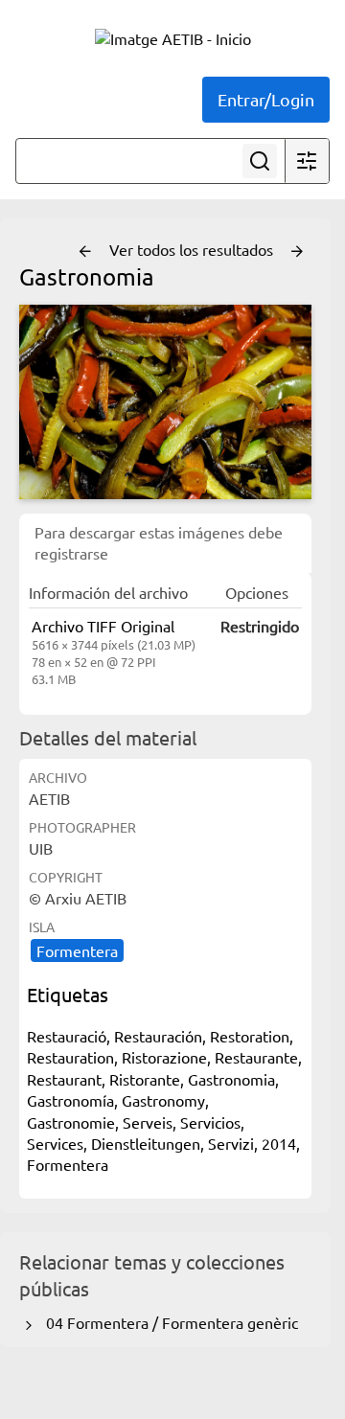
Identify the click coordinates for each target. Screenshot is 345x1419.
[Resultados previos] (85, 252)
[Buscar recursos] (259, 161)
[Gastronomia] (165, 402)
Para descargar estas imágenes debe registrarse (158, 542)
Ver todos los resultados (193, 249)
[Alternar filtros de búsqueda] (307, 161)
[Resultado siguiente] (297, 252)
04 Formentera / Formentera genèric (168, 1322)
